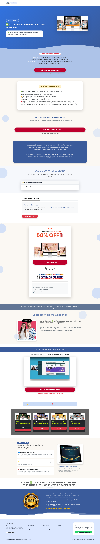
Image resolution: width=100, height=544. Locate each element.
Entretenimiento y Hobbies (17, 12)
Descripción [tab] (27, 198)
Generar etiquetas (47, 527)
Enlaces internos (32, 527)
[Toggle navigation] (91, 3)
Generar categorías (47, 529)
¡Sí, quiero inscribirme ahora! (50, 130)
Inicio (7, 12)
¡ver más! (23, 430)
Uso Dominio (61, 529)
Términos (60, 525)
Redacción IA (31, 525)
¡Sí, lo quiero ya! (50, 262)
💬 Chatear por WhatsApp (84, 532)
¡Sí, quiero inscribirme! (50, 70)
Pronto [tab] (36, 198)
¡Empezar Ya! (29, 216)
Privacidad (60, 527)
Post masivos (46, 525)
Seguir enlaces (31, 529)
